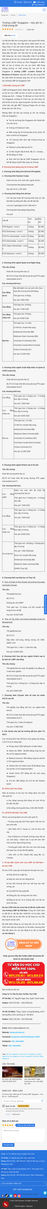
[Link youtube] (15, 1195)
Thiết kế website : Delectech (24, 1206)
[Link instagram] (19, 1195)
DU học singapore (12, 1054)
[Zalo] (45, 1193)
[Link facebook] (2, 1195)
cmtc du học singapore (27, 1054)
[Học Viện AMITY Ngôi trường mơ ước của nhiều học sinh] (34, 1072)
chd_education (17, 1041)
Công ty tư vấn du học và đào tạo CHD (25, 1194)
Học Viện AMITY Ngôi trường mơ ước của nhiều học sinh (33, 1081)
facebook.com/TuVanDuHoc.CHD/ (25, 1037)
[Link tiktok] (7, 1195)
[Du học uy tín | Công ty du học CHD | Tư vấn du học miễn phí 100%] (5, 9)
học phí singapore (26, 1056)
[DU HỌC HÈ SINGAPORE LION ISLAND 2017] (12, 1072)
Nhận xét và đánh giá (10, 1121)
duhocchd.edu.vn (17, 1032)
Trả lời (8, 1114)
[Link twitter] (11, 1195)
